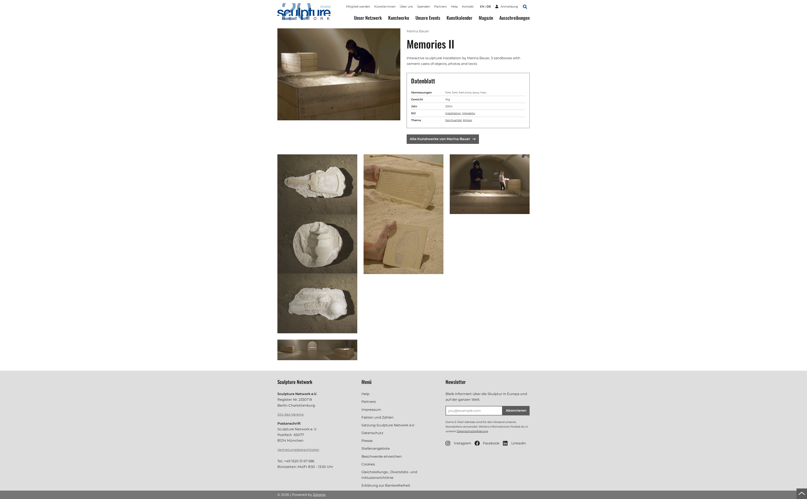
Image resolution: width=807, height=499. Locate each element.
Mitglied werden (358, 6)
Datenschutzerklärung (472, 431)
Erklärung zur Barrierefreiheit (385, 485)
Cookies (368, 464)
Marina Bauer (418, 31)
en (482, 6)
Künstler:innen (385, 6)
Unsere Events (427, 17)
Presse (367, 441)
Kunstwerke (398, 17)
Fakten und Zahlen (377, 417)
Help (454, 6)
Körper (467, 120)
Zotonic (319, 495)
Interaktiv (468, 113)
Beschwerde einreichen (381, 456)
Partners (440, 6)
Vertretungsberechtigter (298, 450)
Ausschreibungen (514, 17)
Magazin (486, 17)
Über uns (406, 6)
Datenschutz (372, 433)
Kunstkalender (459, 17)
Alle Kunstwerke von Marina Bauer (440, 139)
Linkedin (518, 443)
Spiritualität (453, 120)
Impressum (371, 410)
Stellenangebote (375, 448)
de (489, 6)
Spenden (423, 6)
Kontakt (468, 6)
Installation (453, 113)
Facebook (491, 443)
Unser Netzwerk (368, 17)
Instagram (462, 443)
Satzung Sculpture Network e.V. (388, 425)
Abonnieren (516, 410)
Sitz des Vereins (290, 414)
